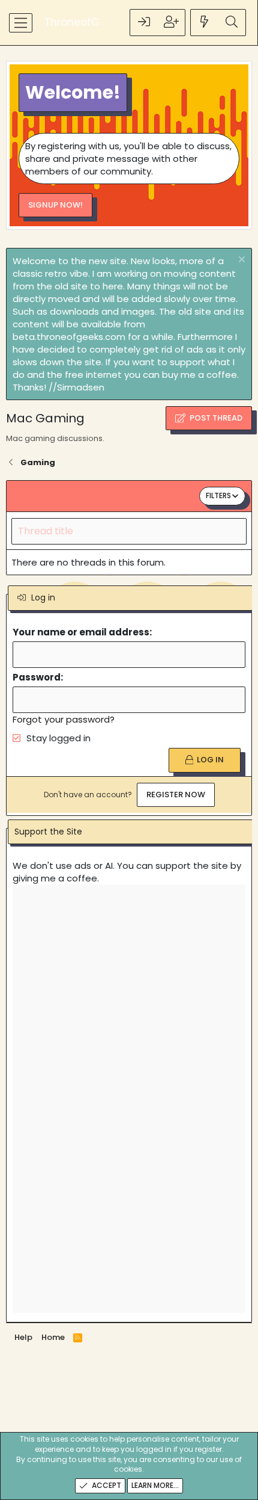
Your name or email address (81, 632)
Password (37, 677)
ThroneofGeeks (83, 22)
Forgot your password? (64, 719)
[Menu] (20, 22)
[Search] (231, 22)
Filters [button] (218, 495)
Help (23, 1337)
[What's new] (204, 22)
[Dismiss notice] (240, 261)
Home (53, 1337)
